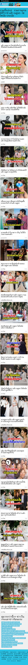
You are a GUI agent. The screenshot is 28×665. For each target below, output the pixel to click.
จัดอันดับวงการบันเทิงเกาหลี (8, 634)
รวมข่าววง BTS (15, 622)
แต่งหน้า (3, 82)
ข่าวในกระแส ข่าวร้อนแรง (12, 618)
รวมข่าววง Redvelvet (7, 636)
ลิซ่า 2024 (8, 622)
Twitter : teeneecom (11, 660)
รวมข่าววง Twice (20, 634)
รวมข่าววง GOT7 (21, 638)
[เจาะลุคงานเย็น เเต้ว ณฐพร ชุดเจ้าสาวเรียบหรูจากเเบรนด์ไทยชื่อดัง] (14, 406)
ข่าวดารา (10, 657)
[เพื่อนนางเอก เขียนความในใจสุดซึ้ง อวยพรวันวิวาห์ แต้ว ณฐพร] (14, 187)
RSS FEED (9, 659)
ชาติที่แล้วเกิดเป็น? (18, 655)
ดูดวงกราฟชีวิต (17, 653)
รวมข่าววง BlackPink (7, 627)
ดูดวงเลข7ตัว (10, 653)
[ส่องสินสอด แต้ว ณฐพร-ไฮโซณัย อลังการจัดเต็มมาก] (14, 312)
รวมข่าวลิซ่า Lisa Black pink (8, 629)
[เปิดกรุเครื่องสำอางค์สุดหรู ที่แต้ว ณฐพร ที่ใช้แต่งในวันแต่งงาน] (14, 63)
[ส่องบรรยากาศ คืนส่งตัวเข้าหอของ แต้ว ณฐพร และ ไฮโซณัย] (14, 250)
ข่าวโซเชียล (15, 657)
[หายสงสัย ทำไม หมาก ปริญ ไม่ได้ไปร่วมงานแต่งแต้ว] (14, 219)
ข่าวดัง (20, 657)
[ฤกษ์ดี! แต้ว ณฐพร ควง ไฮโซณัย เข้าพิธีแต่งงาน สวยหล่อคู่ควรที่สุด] (14, 562)
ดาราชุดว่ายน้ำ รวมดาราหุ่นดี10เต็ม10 (10, 625)
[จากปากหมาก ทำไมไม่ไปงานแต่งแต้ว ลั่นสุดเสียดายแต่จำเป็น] (14, 125)
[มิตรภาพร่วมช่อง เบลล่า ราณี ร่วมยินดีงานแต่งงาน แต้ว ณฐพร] (14, 343)
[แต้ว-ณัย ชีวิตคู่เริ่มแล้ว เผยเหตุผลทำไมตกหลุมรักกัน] (14, 437)
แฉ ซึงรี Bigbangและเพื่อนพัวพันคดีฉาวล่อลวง (12, 643)
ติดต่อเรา (19, 660)
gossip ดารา (4, 50)
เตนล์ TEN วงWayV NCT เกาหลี (9, 638)
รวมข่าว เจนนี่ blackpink (18, 631)
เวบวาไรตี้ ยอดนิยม (4, 652)
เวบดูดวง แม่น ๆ (13, 652)
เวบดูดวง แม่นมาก (22, 652)
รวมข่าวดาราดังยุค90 (6, 646)
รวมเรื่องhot (6, 10)
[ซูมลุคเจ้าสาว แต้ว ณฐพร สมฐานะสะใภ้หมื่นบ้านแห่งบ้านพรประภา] (14, 530)
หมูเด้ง (3, 622)
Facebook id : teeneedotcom (19, 659)
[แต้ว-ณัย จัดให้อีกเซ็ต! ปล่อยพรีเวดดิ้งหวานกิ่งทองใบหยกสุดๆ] (14, 593)
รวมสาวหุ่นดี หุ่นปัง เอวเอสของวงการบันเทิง (11, 624)
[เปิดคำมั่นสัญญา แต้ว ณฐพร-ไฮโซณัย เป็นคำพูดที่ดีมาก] (14, 374)
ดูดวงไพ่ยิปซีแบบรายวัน (8, 655)
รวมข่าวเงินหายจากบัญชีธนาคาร (9, 645)
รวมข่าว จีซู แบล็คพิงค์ (7, 631)
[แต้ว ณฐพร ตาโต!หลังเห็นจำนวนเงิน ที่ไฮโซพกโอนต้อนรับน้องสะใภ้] (14, 32)
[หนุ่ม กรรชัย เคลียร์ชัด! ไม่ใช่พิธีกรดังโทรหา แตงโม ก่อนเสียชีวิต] (14, 94)
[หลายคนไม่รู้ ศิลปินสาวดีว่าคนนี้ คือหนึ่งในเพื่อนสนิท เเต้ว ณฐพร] (14, 468)
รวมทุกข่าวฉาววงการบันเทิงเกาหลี (9, 641)
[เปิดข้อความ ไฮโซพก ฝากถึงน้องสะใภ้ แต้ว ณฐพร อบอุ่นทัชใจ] (14, 156)
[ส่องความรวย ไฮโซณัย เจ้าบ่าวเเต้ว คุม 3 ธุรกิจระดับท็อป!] (14, 499)
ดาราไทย (3, 113)
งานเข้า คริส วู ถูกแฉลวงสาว (8, 639)
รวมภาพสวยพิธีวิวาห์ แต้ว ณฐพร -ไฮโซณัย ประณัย (13, 13)
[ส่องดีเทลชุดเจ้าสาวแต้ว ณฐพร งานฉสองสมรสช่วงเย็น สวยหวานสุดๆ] (14, 281)
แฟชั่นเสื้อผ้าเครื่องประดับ (6, 300)
